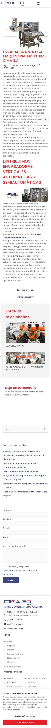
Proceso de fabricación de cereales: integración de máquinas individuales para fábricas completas (24, 475)
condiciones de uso (12, 570)
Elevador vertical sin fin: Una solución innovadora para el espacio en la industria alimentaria (24, 455)
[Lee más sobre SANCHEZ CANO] (25, 332)
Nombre (7, 510)
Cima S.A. (17, 256)
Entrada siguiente (25, 297)
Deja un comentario (13, 65)
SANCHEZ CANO (15, 345)
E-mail (6, 528)
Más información (13, 710)
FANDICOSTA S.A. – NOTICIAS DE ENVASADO (24, 368)
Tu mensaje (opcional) (14, 546)
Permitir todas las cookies (25, 722)
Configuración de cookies (25, 716)
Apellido (7, 519)
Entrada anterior (25, 290)
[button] (38, 3)
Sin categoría (31, 65)
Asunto (6, 537)
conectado (32, 391)
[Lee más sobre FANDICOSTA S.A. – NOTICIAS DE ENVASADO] (25, 358)
